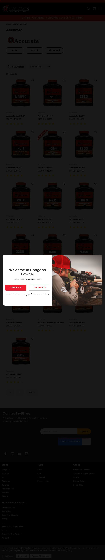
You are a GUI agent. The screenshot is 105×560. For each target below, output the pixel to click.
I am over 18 (16, 287)
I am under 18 (39, 287)
